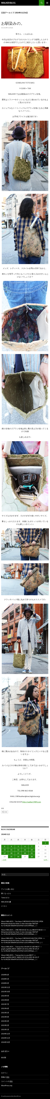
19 (18, 853)
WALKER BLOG (8, 3)
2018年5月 (5, 979)
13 (25, 850)
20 (25, 853)
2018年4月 (5, 983)
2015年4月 (5, 1017)
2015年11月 (5, 987)
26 (18, 857)
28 (32, 857)
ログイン (4, 1073)
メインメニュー (47, 3)
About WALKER (7, 921)
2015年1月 (5, 1029)
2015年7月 (5, 1004)
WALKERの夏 (6, 902)
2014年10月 (5, 1042)
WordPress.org (6, 1085)
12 (18, 850)
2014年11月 (5, 1038)
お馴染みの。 (13, 23)
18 (11, 853)
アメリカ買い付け (7, 889)
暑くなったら (6, 893)
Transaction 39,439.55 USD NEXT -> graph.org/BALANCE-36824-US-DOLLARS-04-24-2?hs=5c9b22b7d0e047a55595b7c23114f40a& (21, 949)
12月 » (46, 860)
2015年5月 (5, 1013)
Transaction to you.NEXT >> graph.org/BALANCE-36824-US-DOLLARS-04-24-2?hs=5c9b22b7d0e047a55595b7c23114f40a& (20, 957)
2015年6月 (5, 1008)
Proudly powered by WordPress (11, 1096)
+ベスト (4, 906)
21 (32, 853)
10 (5, 850)
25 (11, 857)
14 (32, 850)
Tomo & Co (5, 898)
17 (5, 853)
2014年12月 (5, 1034)
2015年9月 (5, 996)
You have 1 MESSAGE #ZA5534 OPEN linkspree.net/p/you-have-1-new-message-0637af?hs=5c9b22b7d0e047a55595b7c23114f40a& (22, 923)
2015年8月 (5, 1000)
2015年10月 (5, 992)
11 (11, 850)
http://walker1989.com (31, 802)
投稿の (5, 1077)
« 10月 (4, 860)
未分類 (3, 1057)
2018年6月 (5, 975)
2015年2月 (5, 1025)
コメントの (7, 1081)
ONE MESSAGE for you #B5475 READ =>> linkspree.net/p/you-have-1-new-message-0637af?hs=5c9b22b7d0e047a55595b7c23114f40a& (23, 932)
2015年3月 (5, 1021)
